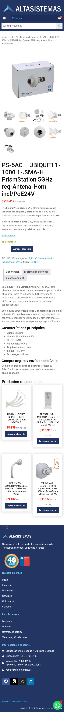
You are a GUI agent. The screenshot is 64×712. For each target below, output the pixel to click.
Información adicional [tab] (36, 271)
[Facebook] (6, 681)
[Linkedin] (30, 681)
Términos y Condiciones (14, 637)
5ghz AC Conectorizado (41, 258)
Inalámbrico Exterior (27, 37)
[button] (4, 18)
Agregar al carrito (22, 249)
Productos (7, 590)
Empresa (6, 585)
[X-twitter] (14, 681)
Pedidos (6, 626)
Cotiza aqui (8, 601)
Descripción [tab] (12, 271)
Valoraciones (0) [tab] (15, 278)
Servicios (7, 595)
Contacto (6, 606)
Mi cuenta (17, 18)
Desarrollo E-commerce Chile (14, 701)
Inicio (4, 37)
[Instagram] (22, 681)
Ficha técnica (8, 235)
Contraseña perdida (12, 632)
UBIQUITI (35, 262)
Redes (12, 37)
